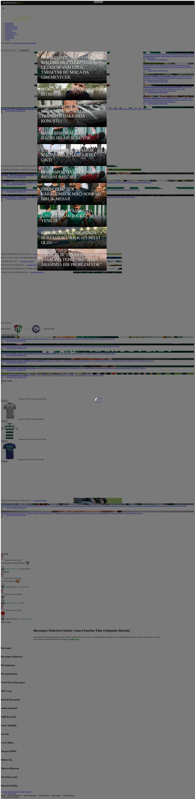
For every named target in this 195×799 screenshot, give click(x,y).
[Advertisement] (50, 126)
